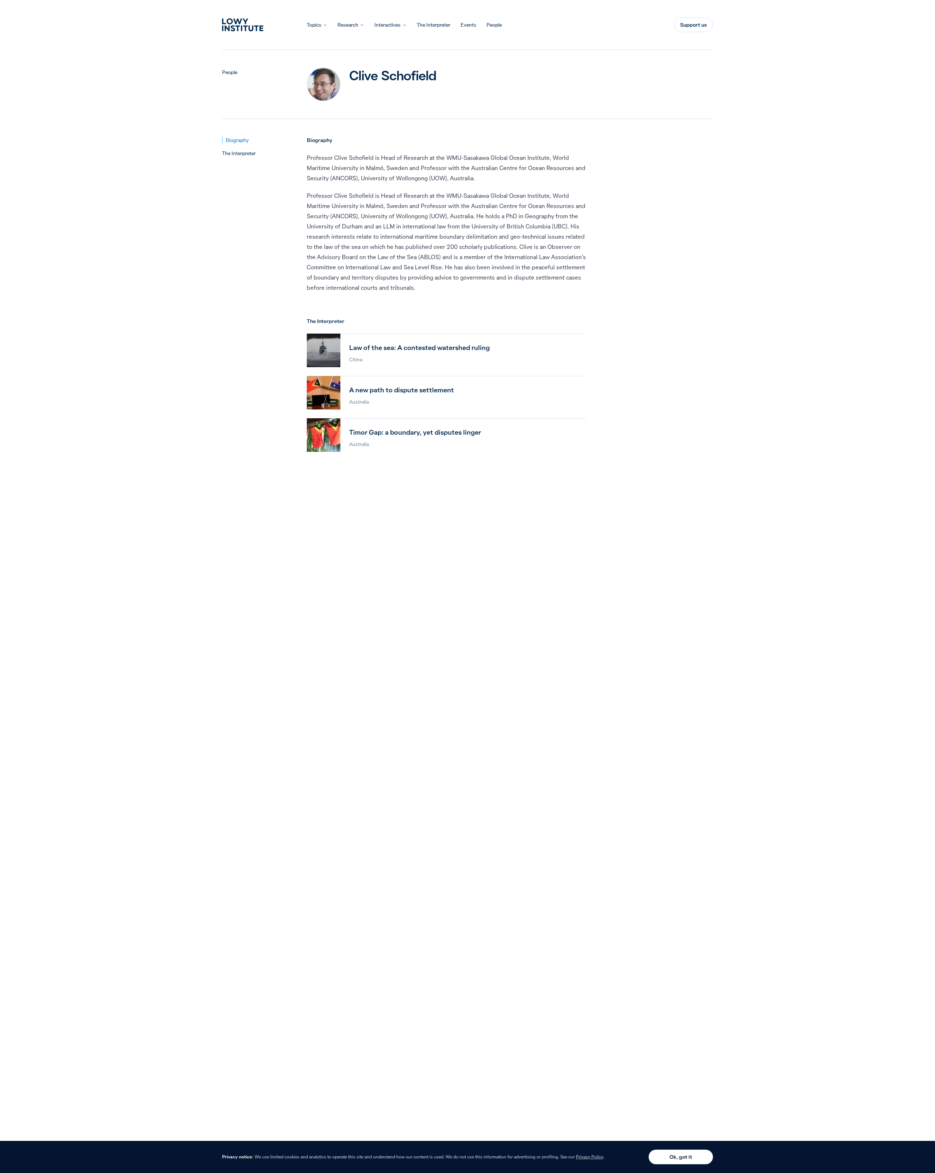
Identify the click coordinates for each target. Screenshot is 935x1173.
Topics (314, 25)
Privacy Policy (589, 1156)
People (494, 25)
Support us (693, 25)
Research (347, 25)
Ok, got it (680, 1157)
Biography (237, 140)
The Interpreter (433, 25)
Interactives (387, 25)
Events (468, 25)
